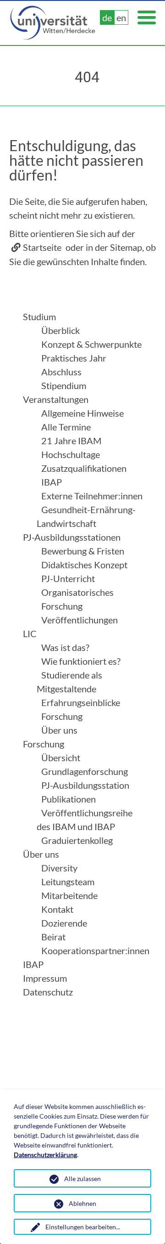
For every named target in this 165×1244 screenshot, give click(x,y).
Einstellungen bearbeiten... (82, 1227)
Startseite (42, 247)
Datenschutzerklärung (45, 1155)
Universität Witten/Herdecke (53, 23)
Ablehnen (82, 1203)
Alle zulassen (82, 1178)
